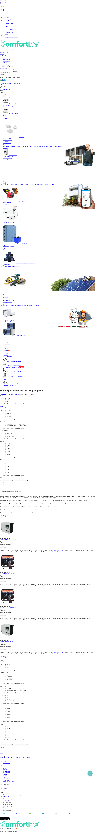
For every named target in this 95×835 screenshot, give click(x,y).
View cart (2, 89)
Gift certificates (9, 32)
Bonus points (6, 17)
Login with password (6, 72)
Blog (4, 777)
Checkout (7, 89)
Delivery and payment (8, 19)
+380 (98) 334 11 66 (8, 806)
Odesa (19, 757)
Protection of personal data (9, 781)
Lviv (27, 757)
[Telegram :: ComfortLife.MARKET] (43, 814)
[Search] (13, 49)
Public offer (5, 778)
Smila (1, 757)
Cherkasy (5, 757)
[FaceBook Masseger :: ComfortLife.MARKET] (69, 814)
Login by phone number (7, 83)
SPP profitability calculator (11, 37)
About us (5, 768)
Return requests (6, 61)
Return (6, 34)
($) (3, 9)
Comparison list (6, 59)
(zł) (3, 7)
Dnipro (12, 757)
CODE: (1, 538)
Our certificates (6, 771)
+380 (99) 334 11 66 (8, 804)
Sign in (1, 68)
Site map (5, 775)
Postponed (5, 788)
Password (14, 71)
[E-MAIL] (4, 814)
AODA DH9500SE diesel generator (8, 539)
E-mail (13, 69)
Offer (6, 26)
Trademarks (5, 774)
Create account (6, 763)
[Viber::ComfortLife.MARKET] (56, 814)
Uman (16, 757)
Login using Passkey (17, 83)
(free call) (10, 799)
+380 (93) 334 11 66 (8, 808)
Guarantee (7, 25)
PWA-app (5, 16)
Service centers (9, 23)
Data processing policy (10, 29)
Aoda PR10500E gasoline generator (8, 573)
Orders (4, 58)
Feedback (5, 769)
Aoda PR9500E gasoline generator (8, 607)
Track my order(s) (4, 66)
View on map (6, 796)
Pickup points (6, 20)
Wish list (5, 62)
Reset (1, 406)
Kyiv (9, 757)
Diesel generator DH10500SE (7, 641)
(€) (3, 10)
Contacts (7, 31)
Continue (2, 74)
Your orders (5, 786)
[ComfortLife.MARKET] (19, 46)
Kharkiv (23, 757)
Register (5, 68)
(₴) (3, 6)
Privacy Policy (8, 28)
